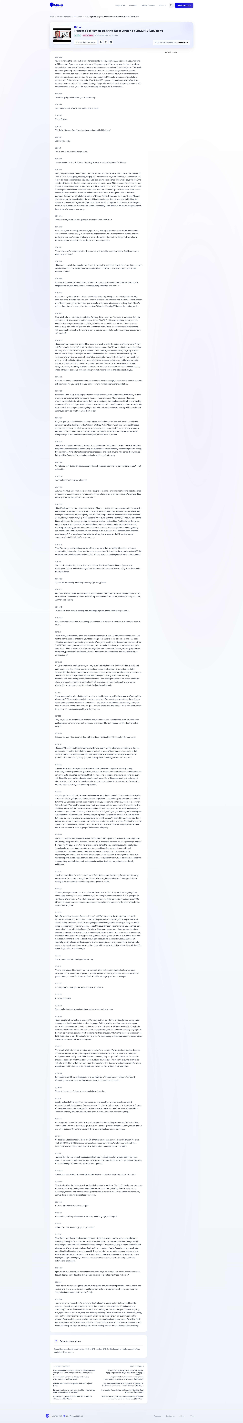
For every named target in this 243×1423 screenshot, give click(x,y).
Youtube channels (148, 5)
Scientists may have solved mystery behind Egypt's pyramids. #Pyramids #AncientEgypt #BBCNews (124, 1372)
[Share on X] (106, 42)
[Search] (171, 5)
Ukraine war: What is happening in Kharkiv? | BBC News (73, 1384)
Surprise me (120, 5)
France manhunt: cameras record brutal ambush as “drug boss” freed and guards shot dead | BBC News (74, 1372)
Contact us (170, 1416)
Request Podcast (184, 5)
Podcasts (133, 5)
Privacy (182, 1416)
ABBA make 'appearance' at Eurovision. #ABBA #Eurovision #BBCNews (72, 1397)
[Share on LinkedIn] (111, 42)
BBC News (78, 17)
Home (52, 17)
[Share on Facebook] (101, 42)
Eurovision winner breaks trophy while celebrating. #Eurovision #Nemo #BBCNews (74, 1391)
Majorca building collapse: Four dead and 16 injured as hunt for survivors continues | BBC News (122, 1397)
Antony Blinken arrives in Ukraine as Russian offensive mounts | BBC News (71, 1378)
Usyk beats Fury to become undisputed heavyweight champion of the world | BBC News (123, 1378)
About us (162, 5)
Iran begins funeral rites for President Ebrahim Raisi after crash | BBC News (122, 1391)
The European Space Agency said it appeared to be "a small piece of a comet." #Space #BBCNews (122, 1384)
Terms (192, 1416)
